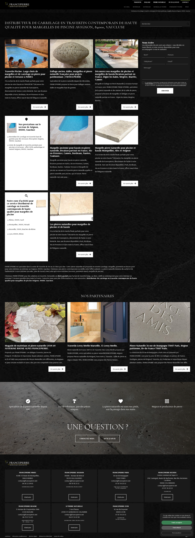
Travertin (137, 2)
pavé (187, 7)
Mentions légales (33, 536)
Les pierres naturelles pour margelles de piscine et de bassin (70, 225)
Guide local (7, 536)
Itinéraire (27, 497)
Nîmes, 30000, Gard (16, 220)
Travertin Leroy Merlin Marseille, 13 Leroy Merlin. (92, 345)
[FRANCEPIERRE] (17, 4)
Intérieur (136, 7)
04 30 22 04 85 (174, 2)
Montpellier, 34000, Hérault (19, 224)
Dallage (147, 2)
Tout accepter (176, 522)
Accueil (127, 7)
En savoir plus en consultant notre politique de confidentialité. (171, 85)
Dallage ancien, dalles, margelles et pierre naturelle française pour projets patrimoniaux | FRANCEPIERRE (71, 74)
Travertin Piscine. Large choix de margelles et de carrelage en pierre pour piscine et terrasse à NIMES (25, 74)
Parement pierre (175, 7)
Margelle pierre (160, 7)
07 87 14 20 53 (120, 483)
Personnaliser (176, 533)
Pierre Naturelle (159, 2)
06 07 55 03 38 (74, 517)
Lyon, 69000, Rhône (16, 234)
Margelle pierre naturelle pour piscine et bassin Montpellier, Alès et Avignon (115, 149)
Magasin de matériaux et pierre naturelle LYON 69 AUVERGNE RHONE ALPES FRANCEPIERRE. (30, 347)
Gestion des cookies (58, 536)
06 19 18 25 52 (74, 483)
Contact (185, 2)
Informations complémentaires (19, 536)
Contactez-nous (87, 438)
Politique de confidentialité (45, 536)
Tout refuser (177, 527)
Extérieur (147, 7)
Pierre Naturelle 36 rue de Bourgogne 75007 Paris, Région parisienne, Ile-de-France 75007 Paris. (159, 347)
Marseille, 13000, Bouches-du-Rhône (22, 229)
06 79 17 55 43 (27, 517)
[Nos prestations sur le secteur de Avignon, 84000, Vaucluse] (12, 128)
